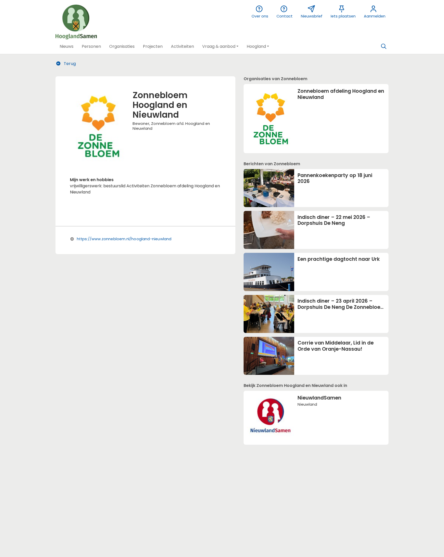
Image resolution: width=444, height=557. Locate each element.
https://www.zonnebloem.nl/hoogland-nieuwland (124, 239)
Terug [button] (69, 64)
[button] (66, 46)
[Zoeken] (383, 46)
